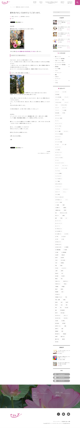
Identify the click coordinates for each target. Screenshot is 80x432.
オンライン (56, 120)
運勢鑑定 (56, 331)
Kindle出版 (56, 112)
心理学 (55, 270)
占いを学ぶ (66, 233)
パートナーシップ (57, 186)
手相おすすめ (57, 281)
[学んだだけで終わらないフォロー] (55, 47)
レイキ (66, 199)
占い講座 (65, 249)
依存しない (56, 215)
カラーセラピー (57, 139)
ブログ (12, 18)
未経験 (63, 299)
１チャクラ (56, 91)
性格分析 (56, 273)
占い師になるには (57, 244)
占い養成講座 (63, 252)
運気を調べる (57, 333)
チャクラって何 (64, 168)
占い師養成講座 (57, 249)
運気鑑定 (56, 66)
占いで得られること (58, 228)
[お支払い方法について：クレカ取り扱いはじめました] (55, 40)
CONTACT (69, 2)
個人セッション (58, 56)
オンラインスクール (58, 123)
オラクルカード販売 (58, 118)
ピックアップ (57, 78)
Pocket (22, 22)
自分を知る (65, 318)
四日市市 (62, 257)
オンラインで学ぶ (57, 126)
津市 (55, 307)
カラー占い (56, 144)
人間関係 (64, 207)
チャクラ (56, 168)
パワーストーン (65, 189)
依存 (55, 212)
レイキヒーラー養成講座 (59, 58)
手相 (61, 278)
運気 (62, 331)
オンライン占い (57, 128)
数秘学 (55, 289)
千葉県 (60, 218)
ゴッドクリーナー (57, 147)
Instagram (61, 374)
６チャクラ (64, 107)
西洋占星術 (56, 323)
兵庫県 (63, 215)
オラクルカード (57, 115)
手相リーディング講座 (59, 60)
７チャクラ (56, 110)
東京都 (55, 302)
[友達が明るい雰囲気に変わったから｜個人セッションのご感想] (55, 358)
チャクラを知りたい (58, 178)
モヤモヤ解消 (57, 194)
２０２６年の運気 (57, 97)
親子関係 (63, 323)
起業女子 (56, 328)
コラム (56, 80)
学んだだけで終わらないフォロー (63, 45)
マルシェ (64, 191)
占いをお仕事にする (58, 231)
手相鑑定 (63, 286)
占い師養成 (66, 247)
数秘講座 (56, 291)
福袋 (55, 310)
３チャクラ (56, 99)
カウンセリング (57, 136)
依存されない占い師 (63, 212)
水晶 (61, 304)
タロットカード (65, 165)
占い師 (62, 239)
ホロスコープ (57, 191)
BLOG (41, 2)
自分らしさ (65, 315)
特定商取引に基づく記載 (66, 421)
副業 (55, 218)
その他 (56, 82)
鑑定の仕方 (62, 336)
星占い (62, 291)
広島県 (60, 265)
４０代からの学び (57, 102)
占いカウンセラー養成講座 (60, 64)
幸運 (55, 265)
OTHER (59, 392)
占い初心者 (63, 236)
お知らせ (60, 29)
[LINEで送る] (18, 22)
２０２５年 (64, 91)
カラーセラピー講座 (58, 141)
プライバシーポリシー (56, 421)
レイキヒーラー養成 (58, 202)
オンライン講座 (57, 131)
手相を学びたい (65, 281)
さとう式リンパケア (58, 152)
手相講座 (56, 286)
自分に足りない (57, 315)
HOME (34, 2)
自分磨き (56, 320)
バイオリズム (57, 189)
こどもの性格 (57, 149)
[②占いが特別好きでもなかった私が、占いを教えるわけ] (55, 34)
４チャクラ (66, 102)
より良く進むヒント (58, 199)
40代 (63, 99)
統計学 (55, 312)
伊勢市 (64, 210)
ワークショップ (58, 72)
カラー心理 (64, 144)
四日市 (55, 257)
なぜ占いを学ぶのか (58, 183)
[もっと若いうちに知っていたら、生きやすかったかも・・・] (55, 352)
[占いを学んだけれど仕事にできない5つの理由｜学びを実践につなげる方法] (55, 364)
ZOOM (63, 112)
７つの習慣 (64, 110)
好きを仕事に (62, 260)
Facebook (61, 377)
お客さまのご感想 (62, 359)
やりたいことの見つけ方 (58, 197)
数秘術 (61, 289)
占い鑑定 (56, 252)
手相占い (65, 283)
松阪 (61, 302)
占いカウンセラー (57, 220)
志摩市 (61, 270)
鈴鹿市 (55, 336)
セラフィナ (56, 165)
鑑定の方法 (56, 339)
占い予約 (56, 236)
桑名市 (55, 304)
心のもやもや (63, 268)
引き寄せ (56, 268)
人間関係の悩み (57, 210)
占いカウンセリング (58, 223)
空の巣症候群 (62, 310)
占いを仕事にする (57, 233)
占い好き (56, 239)
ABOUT (62, 2)
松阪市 (66, 302)
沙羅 (66, 304)
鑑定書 (63, 339)
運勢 (62, 328)
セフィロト (56, 160)
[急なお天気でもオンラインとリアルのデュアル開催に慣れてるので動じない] (55, 22)
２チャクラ (66, 97)
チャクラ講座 (57, 68)
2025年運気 (56, 94)
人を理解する (57, 207)
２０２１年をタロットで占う (43, 153)
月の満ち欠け (57, 294)
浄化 (60, 307)
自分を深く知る (57, 318)
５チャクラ (56, 107)
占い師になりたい (57, 241)
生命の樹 (66, 307)
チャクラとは (57, 170)
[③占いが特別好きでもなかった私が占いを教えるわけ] (55, 28)
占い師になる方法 (57, 247)
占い (66, 218)
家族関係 (62, 262)
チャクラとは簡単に (58, 173)
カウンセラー (65, 131)
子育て (55, 262)
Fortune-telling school (51, 2)
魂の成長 (56, 341)
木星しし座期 (57, 299)
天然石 (55, 260)
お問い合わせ (58, 395)
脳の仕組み (62, 312)
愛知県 (55, 278)
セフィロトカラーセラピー (60, 62)
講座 (56, 74)
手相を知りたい (57, 283)
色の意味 (63, 320)
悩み (62, 273)
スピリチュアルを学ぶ (58, 157)
